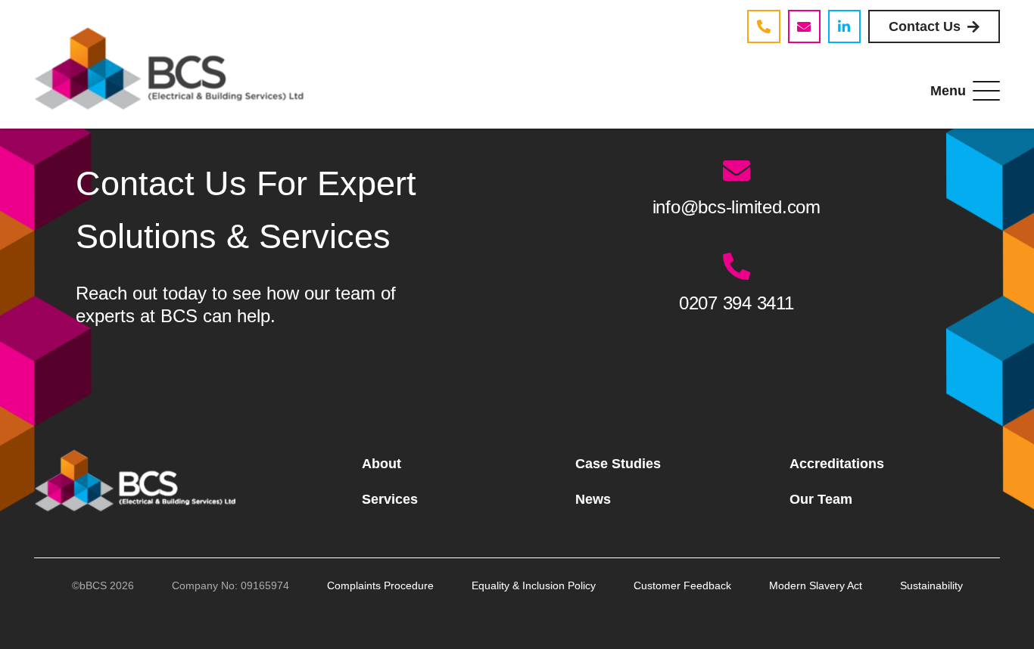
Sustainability (931, 585)
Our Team (821, 499)
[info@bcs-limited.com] (736, 171)
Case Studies (618, 463)
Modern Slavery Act (815, 585)
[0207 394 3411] (736, 267)
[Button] (763, 26)
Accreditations (837, 463)
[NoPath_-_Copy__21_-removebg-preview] (172, 68)
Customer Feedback (682, 585)
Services (390, 499)
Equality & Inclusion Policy (534, 585)
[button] (965, 91)
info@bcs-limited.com (736, 207)
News (593, 499)
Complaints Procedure (380, 585)
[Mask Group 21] (139, 481)
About (381, 463)
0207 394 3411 (736, 303)
